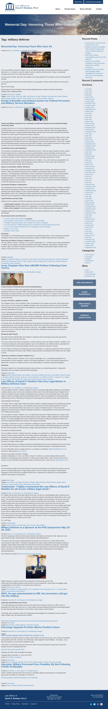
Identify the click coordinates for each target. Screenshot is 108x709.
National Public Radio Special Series (12, 649)
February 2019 (90, 219)
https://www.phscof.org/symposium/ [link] (30, 554)
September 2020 (90, 190)
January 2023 (89, 158)
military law (51, 261)
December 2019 (90, 207)
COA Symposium (11, 589)
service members (41, 98)
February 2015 (90, 235)
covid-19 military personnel (14, 685)
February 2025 (90, 123)
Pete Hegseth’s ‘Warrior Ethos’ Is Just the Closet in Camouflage (24, 220)
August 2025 (89, 111)
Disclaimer (25, 704)
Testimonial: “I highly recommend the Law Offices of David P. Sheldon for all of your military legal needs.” (35, 487)
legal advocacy (40, 482)
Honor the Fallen (21, 96)
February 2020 (90, 203)
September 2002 (90, 247)
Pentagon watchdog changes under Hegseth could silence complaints (26, 223)
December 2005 (90, 241)
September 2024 (90, 131)
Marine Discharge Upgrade (14, 662)
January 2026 (89, 101)
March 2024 (89, 140)
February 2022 (90, 166)
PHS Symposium (34, 589)
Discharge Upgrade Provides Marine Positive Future (30, 627)
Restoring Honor (36, 379)
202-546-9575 (21, 451)
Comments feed (90, 274)
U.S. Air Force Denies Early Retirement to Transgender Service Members (27, 227)
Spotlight (18, 94)
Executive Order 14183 (11, 231)
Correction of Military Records (40, 375)
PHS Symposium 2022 (47, 589)
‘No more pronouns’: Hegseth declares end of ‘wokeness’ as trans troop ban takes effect (32, 225)
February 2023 (90, 156)
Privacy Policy (16, 704)
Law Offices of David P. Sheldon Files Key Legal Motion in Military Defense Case (33, 382)
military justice (42, 261)
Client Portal (78, 2)
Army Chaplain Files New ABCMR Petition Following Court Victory (34, 266)
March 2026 (89, 97)
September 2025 (90, 109)
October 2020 (89, 188)
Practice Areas (70, 9)
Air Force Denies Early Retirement (15, 218)
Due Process (24, 259)
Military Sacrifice (17, 98)
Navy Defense (40, 525)
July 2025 (88, 113)
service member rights (16, 484)
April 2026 (88, 95)
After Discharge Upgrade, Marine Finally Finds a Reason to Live (22, 635)
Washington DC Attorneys (32, 484)
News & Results (86, 9)
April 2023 (88, 154)
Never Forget (27, 98)
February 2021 (90, 184)
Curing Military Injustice (58, 375)
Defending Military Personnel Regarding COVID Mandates (19, 677)
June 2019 (88, 215)
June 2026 (88, 91)
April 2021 (88, 182)
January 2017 (89, 225)
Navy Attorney (21, 525)
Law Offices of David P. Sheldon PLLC (52, 377)
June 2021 (88, 178)
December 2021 (90, 170)
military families (6, 98)
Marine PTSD (28, 662)
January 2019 (89, 221)
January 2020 (89, 205)
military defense (62, 96)
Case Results (89, 254)
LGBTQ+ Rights (22, 261)
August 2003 (89, 245)
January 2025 (89, 125)
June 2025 (88, 115)
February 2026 (90, 99)
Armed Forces (10, 96)
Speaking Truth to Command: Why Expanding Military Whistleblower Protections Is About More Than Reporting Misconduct (94, 73)
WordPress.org (90, 276)
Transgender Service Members (11, 263)
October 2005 (89, 243)
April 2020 (88, 199)
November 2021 (90, 172)
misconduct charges (32, 625)
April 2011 (88, 237)
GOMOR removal (14, 377)
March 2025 (89, 121)
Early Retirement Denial (36, 259)
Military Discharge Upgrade (52, 662)
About (57, 9)
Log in (87, 270)
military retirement (61, 261)
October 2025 (89, 107)
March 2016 (89, 227)
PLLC (33, 98)
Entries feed (89, 272)
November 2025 (90, 105)
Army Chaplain (26, 375)
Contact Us (34, 704)
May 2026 (88, 93)
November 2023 (90, 146)
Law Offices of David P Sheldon (37, 96)
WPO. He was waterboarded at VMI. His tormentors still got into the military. (34, 594)
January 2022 (89, 168)
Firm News (11, 94)
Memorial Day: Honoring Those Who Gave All (26, 46)
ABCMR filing (16, 375)
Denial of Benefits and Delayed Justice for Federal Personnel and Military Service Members (35, 101)
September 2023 (90, 150)
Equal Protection (50, 259)
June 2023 (88, 152)
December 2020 (90, 186)
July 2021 (88, 176)
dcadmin (35, 671)
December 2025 (90, 103)
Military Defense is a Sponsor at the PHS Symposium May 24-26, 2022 (35, 528)
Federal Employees (62, 259)
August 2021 (89, 174)
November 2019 (90, 209)
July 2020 (88, 194)
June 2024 (88, 134)
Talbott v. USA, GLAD (11, 229)
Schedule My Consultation (93, 2)
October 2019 (89, 211)
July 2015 (88, 229)
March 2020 (89, 201)
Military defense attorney (14, 379)
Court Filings (10, 482)
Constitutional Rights (12, 259)
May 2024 (88, 136)
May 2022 (88, 160)
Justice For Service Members (30, 377)
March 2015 (89, 233)
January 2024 (89, 142)
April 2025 (88, 119)
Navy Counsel (31, 525)
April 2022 (88, 162)
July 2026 (88, 89)
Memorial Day (52, 96)
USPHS (17, 587)
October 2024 (89, 129)
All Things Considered (14, 657)
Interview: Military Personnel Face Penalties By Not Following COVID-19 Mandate (35, 665)
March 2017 (89, 223)
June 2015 (88, 231)
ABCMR (8, 375)
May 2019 (88, 217)
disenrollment (10, 625)
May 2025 (88, 117)
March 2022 (89, 164)
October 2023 (89, 148)
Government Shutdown (8, 261)
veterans (50, 98)
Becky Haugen (32, 50)
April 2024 (88, 138)
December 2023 (90, 144)
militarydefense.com (58, 449)
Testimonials (11, 523)
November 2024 (90, 127)
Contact (99, 9)
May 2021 (88, 180)
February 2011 (89, 239)
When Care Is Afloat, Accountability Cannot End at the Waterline (95, 57)
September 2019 (90, 213)
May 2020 (88, 197)
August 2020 (89, 192)
